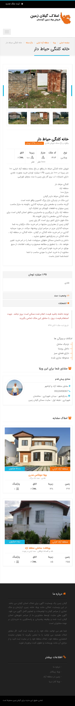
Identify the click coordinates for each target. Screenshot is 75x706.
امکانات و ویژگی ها (63, 338)
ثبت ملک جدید (12, 3)
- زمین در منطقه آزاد (52, 676)
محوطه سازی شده (60, 358)
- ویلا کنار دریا (55, 681)
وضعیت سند (60, 296)
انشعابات (62, 303)
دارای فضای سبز (61, 353)
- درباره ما (57, 667)
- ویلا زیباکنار (55, 671)
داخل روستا (63, 349)
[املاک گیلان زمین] (50, 18)
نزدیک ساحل (63, 344)
